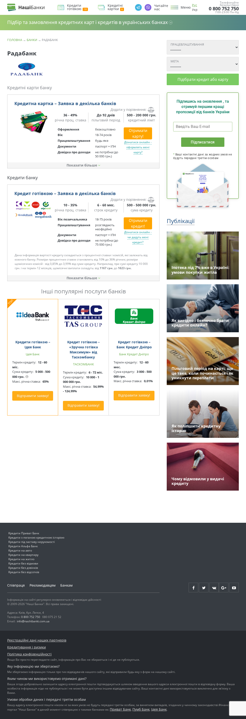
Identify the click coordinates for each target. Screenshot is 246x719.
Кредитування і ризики (26, 647)
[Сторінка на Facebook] (193, 587)
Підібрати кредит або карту (203, 79)
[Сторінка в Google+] (223, 587)
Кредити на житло (21, 559)
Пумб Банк (141, 709)
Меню (186, 7)
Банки (32, 40)
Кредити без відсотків (23, 572)
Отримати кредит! (138, 223)
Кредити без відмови (23, 563)
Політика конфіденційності (29, 654)
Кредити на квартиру (23, 555)
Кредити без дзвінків (23, 568)
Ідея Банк (159, 709)
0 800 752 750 (224, 8)
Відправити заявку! (33, 395)
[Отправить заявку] (33, 122)
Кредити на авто (20, 550)
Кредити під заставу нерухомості (31, 542)
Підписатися (203, 142)
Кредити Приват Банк (23, 533)
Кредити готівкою (74, 7)
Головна (14, 40)
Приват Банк (120, 709)
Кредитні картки (115, 7)
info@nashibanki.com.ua (33, 621)
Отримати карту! (138, 133)
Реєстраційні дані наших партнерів (36, 640)
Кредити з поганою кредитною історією (36, 537)
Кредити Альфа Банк (23, 546)
